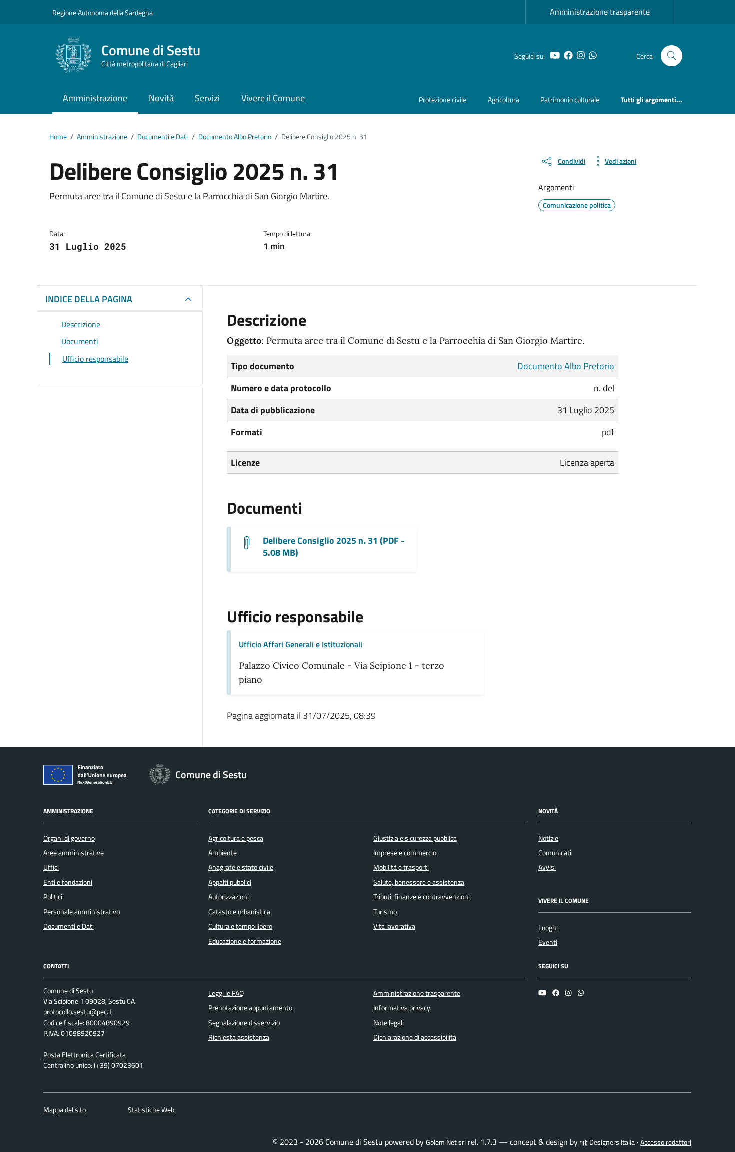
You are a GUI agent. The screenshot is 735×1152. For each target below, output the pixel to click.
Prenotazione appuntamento (250, 1007)
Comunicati (555, 852)
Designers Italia (611, 1142)
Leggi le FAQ (226, 993)
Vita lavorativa (395, 926)
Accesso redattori (666, 1142)
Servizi (207, 98)
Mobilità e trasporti (401, 867)
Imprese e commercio (405, 852)
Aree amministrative (74, 852)
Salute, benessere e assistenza (419, 882)
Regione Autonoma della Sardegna (102, 12)
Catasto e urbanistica (239, 911)
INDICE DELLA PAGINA (89, 299)
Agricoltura (504, 99)
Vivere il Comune (273, 98)
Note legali (389, 1022)
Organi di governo (69, 838)
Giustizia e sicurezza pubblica (415, 838)
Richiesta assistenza (239, 1037)
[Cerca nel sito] (671, 56)
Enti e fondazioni (68, 882)
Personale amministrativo (82, 911)
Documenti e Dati (69, 926)
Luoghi (548, 927)
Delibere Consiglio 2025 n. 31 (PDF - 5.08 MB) (333, 547)
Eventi (548, 942)
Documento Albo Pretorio (566, 366)
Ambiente (222, 852)
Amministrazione (95, 98)
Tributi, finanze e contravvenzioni (422, 896)
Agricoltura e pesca (236, 838)
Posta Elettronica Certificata (85, 1054)
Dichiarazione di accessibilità (415, 1037)
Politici (53, 896)
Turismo (385, 911)
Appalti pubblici (230, 882)
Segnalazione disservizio (244, 1022)
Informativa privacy (402, 1007)
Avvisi (547, 867)
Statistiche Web (151, 1109)
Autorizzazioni (228, 896)
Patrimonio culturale (570, 99)
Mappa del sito (65, 1109)
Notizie (548, 838)
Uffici (51, 867)
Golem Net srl (446, 1142)
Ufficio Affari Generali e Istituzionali (300, 644)
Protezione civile (442, 99)
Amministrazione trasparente (600, 12)
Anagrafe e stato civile (241, 867)
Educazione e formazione (245, 941)
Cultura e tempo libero (240, 926)
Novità (161, 98)
